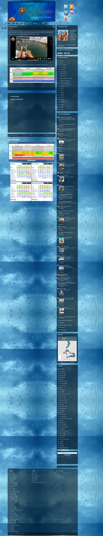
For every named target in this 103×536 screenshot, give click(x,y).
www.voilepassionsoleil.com (66, 320)
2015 (60, 60)
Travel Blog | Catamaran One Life (67, 124)
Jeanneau (65, 533)
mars (61, 97)
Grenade (15, 28)
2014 (60, 63)
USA (60, 441)
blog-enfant (61, 381)
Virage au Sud (62, 288)
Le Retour (61, 233)
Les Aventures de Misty (64, 278)
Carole (60, 391)
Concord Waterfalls (64, 82)
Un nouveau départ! (68, 177)
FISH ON (61, 125)
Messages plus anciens (49, 135)
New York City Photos (69, 299)
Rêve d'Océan (62, 226)
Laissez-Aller (62, 256)
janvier (61, 101)
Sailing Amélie (62, 138)
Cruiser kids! (62, 76)
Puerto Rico (62, 416)
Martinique (61, 408)
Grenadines (62, 400)
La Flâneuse (62, 327)
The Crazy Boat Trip (63, 246)
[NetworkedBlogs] (67, 452)
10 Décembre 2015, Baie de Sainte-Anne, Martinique (69, 219)
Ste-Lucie (61, 435)
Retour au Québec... (63, 279)
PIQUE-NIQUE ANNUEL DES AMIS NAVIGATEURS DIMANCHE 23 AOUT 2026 (67, 119)
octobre (62, 69)
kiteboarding (19, 28)
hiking (60, 404)
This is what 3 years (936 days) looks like (69, 140)
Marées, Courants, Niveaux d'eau (64, 473)
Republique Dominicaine (64, 418)
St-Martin (61, 433)
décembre (62, 64)
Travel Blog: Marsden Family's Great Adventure (66, 195)
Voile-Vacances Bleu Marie (65, 201)
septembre (62, 71)
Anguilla (61, 369)
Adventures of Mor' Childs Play (66, 298)
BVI (60, 387)
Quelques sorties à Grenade (66, 78)
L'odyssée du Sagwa (64, 265)
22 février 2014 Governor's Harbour (68, 267)
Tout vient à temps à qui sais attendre (67, 202)
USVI (60, 443)
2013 (60, 104)
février (61, 99)
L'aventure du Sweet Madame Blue (67, 128)
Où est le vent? (12, 26)
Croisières (35, 479)
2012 (60, 107)
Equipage (19, 23)
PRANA (60, 147)
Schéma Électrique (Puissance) (40, 482)
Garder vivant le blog (63, 134)
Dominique (61, 395)
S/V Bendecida (62, 329)
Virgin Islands (62, 447)
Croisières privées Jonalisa (65, 325)
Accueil (11, 23)
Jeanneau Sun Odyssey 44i (72, 533)
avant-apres (62, 373)
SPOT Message (62, 426)
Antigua (61, 371)
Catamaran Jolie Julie (64, 217)
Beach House (60, 477)
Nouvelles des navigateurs (65, 117)
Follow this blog (67, 454)
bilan (60, 379)
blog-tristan (61, 385)
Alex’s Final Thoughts (64, 213)
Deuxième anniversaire (65, 80)
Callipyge (61, 172)
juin (61, 90)
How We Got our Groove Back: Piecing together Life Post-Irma (69, 165)
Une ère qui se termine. (69, 308)
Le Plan (35, 480)
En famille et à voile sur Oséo (66, 232)
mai (61, 92)
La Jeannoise (27, 23)
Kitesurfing (35, 23)
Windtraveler (62, 162)
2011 (60, 109)
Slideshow (61, 422)
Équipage (35, 474)
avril (61, 94)
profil (64, 45)
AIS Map (59, 474)
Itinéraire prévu (65, 362)
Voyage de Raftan (63, 274)
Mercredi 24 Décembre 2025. (65, 130)
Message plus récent (13, 135)
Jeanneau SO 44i (60, 476)
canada (61, 389)
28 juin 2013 (67, 289)
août (61, 85)
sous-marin (61, 424)
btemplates (26, 533)
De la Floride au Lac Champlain (68, 258)
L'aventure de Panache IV (65, 206)
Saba (60, 420)
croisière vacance (63, 393)
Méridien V (61, 153)
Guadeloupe (62, 402)
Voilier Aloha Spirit (63, 175)
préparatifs (61, 414)
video (60, 445)
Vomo (60, 185)
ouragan (61, 410)
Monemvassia (67, 154)
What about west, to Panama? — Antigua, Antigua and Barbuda (66, 197)
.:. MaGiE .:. (61, 322)
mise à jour (66, 238)
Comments (43, 23)
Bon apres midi (62, 207)
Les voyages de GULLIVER (65, 237)
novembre (62, 67)
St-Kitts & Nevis (62, 431)
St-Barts (61, 429)
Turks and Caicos (63, 439)
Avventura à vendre (63, 285)
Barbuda (61, 377)
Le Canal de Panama (69, 186)
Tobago (61, 437)
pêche (60, 412)
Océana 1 (61, 133)
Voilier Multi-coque (63, 307)
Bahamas (61, 375)
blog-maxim (62, 383)
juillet (61, 88)
